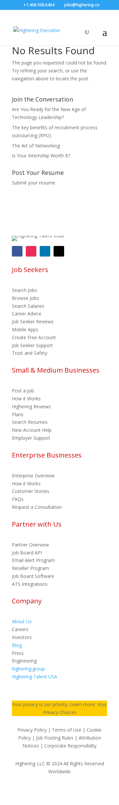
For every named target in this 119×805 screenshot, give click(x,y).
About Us (22, 621)
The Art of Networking (36, 145)
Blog (17, 645)
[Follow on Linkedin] (45, 251)
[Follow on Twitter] (59, 251)
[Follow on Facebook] (17, 251)
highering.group (28, 668)
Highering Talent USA (34, 676)
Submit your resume (33, 183)
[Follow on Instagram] (31, 251)
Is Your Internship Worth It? (41, 155)
